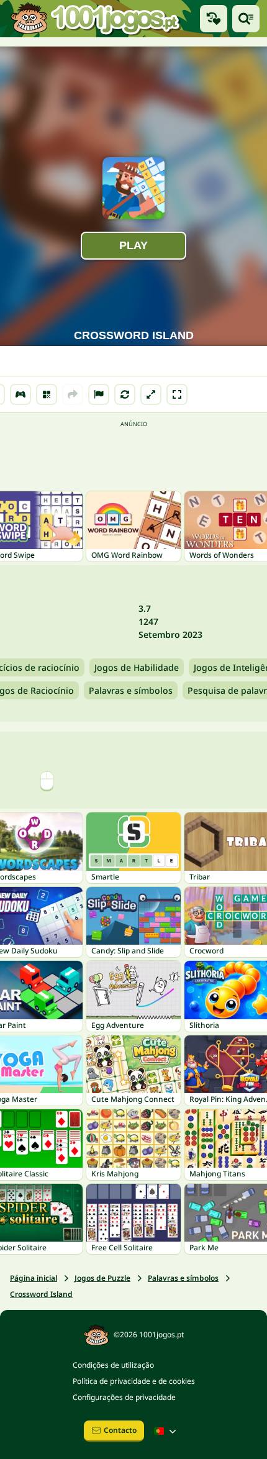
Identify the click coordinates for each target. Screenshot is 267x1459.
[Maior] (150, 394)
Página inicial (33, 1278)
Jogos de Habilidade (136, 667)
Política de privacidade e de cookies (134, 1381)
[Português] (166, 1431)
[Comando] (20, 394)
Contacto (120, 1430)
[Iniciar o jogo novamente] (124, 394)
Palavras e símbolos (131, 690)
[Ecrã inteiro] (177, 394)
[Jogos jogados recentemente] (213, 18)
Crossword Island (41, 1294)
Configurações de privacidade (124, 1397)
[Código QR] (46, 394)
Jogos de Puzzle (102, 1278)
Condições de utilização (113, 1365)
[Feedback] (98, 394)
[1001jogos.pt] (95, 18)
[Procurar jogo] (246, 18)
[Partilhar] (72, 394)
